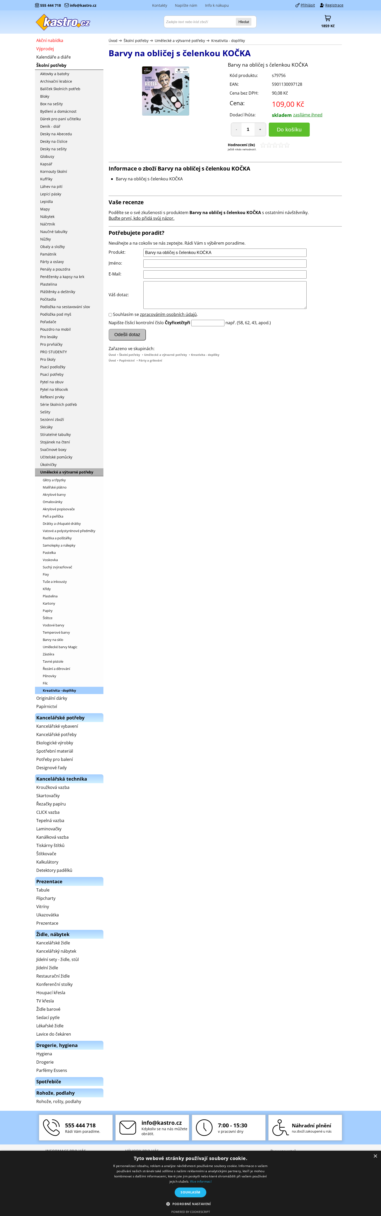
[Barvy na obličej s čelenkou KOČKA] (166, 91)
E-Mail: (115, 274)
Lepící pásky (50, 194)
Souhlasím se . (155, 314)
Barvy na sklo (53, 639)
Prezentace (47, 923)
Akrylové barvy (54, 494)
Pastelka (49, 552)
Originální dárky (51, 698)
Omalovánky (52, 501)
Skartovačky (48, 795)
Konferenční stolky (54, 984)
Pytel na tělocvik (54, 389)
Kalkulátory (47, 862)
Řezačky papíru (51, 804)
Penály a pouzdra (55, 269)
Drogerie (45, 1062)
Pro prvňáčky (51, 344)
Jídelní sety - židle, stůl (57, 959)
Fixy (46, 574)
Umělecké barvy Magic (60, 647)
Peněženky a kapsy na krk (62, 276)
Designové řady (51, 767)
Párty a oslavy (52, 261)
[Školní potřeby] (63, 22)
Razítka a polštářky (57, 538)
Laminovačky (48, 829)
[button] (190, 1203)
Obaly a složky (52, 246)
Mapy (45, 209)
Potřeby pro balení (54, 759)
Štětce (47, 618)
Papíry (48, 610)
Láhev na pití (51, 186)
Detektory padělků (54, 870)
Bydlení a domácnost (58, 111)
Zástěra (48, 654)
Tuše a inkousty (55, 581)
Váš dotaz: (119, 295)
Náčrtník (47, 224)
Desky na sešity (53, 148)
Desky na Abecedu (56, 133)
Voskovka (50, 559)
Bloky (44, 96)
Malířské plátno (55, 487)
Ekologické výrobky (54, 743)
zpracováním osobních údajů (168, 314)
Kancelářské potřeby (56, 734)
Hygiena (44, 1054)
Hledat (243, 22)
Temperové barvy (56, 632)
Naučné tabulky (53, 231)
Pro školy (47, 359)
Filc (45, 683)
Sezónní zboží (52, 419)
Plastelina (48, 284)
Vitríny (42, 906)
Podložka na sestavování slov (65, 306)
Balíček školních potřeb (60, 88)
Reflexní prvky (52, 396)
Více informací (200, 1181)
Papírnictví (127, 360)
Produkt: (117, 252)
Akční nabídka (49, 40)
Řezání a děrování (56, 668)
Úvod (113, 40)
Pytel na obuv (52, 381)
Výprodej (45, 49)
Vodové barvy (53, 625)
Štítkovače (46, 854)
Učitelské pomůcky (56, 457)
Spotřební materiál (54, 751)
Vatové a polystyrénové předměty (69, 530)
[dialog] (190, 1183)
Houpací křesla (50, 992)
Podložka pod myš (55, 314)
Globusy (47, 156)
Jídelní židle (47, 968)
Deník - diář (50, 126)
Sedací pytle (48, 1017)
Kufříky (46, 178)
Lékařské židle (50, 1026)
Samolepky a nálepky (59, 545)
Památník (48, 254)
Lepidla (46, 201)
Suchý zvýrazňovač (57, 567)
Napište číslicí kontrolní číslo (136, 323)
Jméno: (115, 263)
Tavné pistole (53, 661)
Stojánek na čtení (55, 442)
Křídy (47, 588)
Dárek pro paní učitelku (60, 118)
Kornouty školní (53, 171)
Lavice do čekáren (53, 1034)
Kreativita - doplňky (228, 40)
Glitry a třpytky (54, 480)
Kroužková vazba (52, 787)
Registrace (334, 5)
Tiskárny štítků (50, 845)
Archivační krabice (56, 81)
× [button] (375, 1156)
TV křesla (45, 1001)
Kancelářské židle (53, 943)
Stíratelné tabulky (55, 434)
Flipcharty (45, 898)
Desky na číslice (53, 141)
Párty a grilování (150, 360)
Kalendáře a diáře (53, 57)
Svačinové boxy (53, 449)
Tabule (43, 890)
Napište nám (186, 5)
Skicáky (46, 427)
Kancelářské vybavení (57, 726)
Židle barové (48, 1009)
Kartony (49, 603)
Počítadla (48, 299)
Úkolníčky (48, 464)
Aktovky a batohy (54, 73)
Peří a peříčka (53, 516)
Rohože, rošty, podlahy (58, 1101)
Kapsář (46, 163)
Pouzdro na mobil (55, 329)
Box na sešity (51, 103)
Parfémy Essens (51, 1070)
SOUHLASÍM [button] (190, 1192)
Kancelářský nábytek (56, 951)
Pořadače (48, 321)
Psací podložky (52, 366)
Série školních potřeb (58, 404)
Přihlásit (308, 5)
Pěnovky (49, 676)
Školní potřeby (136, 40)
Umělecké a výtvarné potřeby (180, 40)
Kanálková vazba (52, 837)
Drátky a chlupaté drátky (62, 523)
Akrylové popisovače (59, 509)
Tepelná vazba (50, 820)
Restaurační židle (53, 976)
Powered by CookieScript (190, 1212)
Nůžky (45, 239)
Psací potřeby (52, 374)
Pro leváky (49, 336)
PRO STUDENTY (53, 351)
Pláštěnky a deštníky (57, 291)
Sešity (45, 411)
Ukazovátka (47, 915)
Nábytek (47, 216)
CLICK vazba (48, 812)
